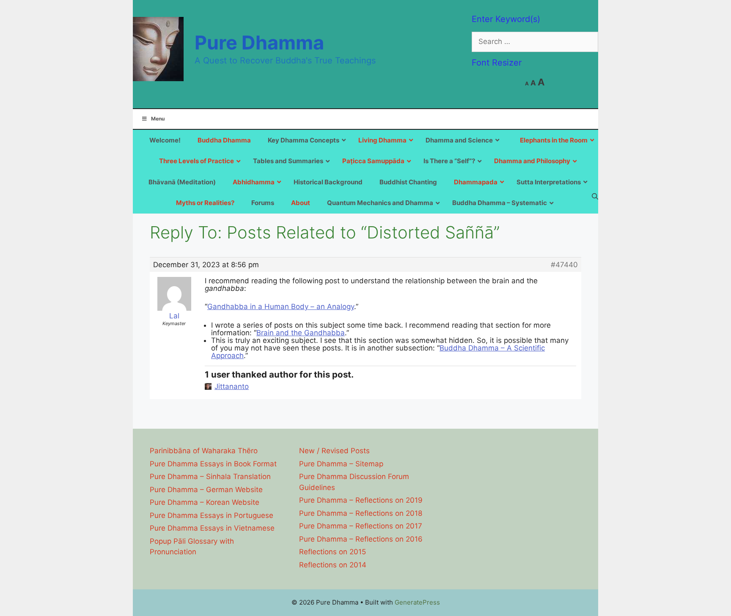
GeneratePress (417, 602)
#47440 (564, 264)
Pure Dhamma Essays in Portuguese (211, 515)
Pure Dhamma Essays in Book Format (213, 464)
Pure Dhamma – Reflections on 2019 (361, 500)
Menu (158, 118)
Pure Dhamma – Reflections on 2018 (360, 513)
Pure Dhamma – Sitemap (341, 464)
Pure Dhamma (259, 42)
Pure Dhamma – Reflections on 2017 (360, 526)
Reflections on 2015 (332, 552)
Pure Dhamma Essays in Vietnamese (212, 528)
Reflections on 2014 (332, 565)
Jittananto (231, 386)
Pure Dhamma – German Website (206, 489)
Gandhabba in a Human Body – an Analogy (280, 306)
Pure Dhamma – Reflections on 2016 (361, 539)
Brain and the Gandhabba (300, 333)
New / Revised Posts (334, 450)
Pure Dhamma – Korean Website (204, 502)
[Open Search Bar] (595, 196)
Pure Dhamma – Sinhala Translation (210, 476)
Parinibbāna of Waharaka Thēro (204, 450)
